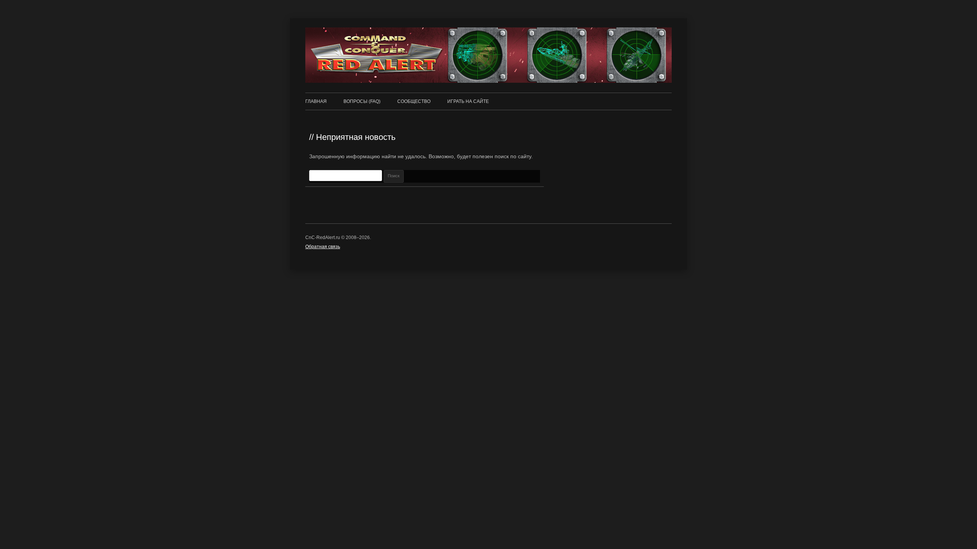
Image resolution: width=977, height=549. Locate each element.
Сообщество (413, 101)
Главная (316, 101)
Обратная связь (322, 246)
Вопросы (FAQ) (361, 101)
